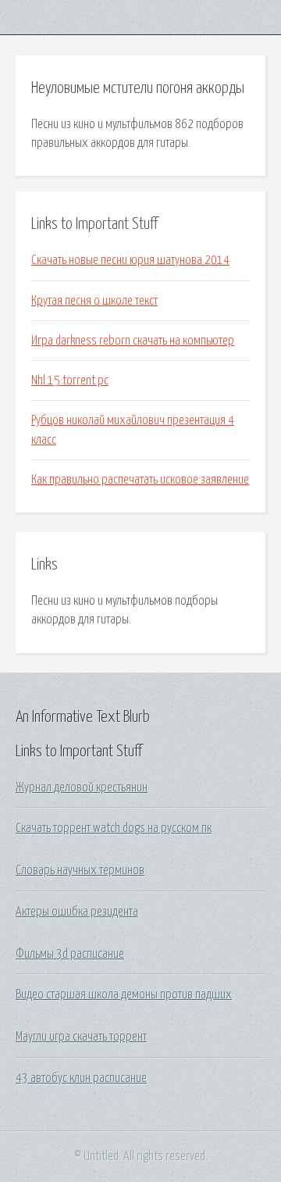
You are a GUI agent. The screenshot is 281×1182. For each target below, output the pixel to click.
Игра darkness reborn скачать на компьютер (132, 340)
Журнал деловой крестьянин (82, 787)
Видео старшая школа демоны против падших (124, 994)
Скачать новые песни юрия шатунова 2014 (130, 260)
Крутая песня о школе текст (94, 301)
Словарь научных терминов (80, 870)
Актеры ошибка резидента (77, 911)
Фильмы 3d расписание (70, 954)
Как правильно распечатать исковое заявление (140, 479)
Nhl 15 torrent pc (69, 380)
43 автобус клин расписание (81, 1078)
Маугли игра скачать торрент (81, 1036)
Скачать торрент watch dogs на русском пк (114, 828)
